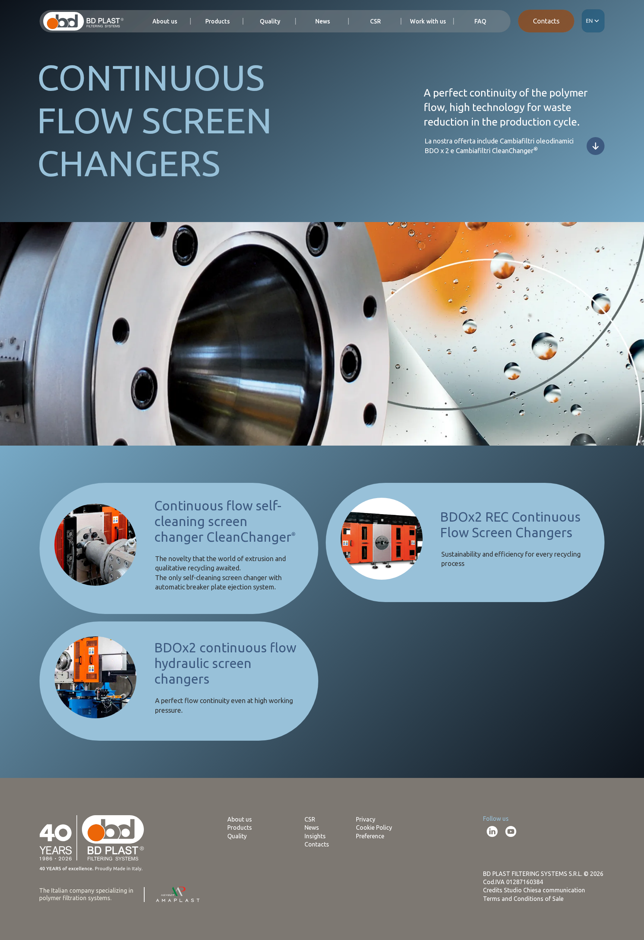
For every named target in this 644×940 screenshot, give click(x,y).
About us (164, 22)
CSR (375, 22)
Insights (315, 836)
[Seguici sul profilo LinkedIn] (492, 831)
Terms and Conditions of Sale (523, 898)
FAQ (480, 22)
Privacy (365, 819)
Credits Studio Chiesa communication (534, 890)
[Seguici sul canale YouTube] (511, 831)
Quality (270, 22)
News (322, 22)
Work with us (428, 22)
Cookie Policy (374, 827)
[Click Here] (595, 146)
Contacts (546, 21)
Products (217, 22)
